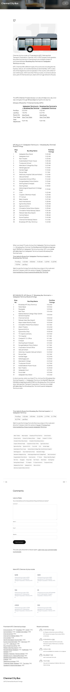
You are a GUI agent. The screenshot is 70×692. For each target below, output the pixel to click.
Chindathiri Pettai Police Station (20, 441)
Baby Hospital (25, 435)
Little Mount (14, 644)
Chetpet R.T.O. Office (47, 438)
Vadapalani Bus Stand (18, 465)
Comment (15, 503)
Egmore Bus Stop (17, 446)
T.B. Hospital (28, 462)
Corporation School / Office (33, 443)
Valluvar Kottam (37, 465)
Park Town (16, 459)
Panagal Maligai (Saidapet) (12, 650)
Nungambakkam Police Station (20, 457)
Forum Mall (34, 446)
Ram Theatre (36, 459)
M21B (16, 575)
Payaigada (22, 459)
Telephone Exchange (11, 661)
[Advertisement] (35, 86)
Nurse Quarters (32, 457)
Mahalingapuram (17, 451)
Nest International (52, 454)
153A (53, 639)
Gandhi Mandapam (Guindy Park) (14, 640)
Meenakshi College (40, 451)
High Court (25, 642)
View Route (25, 115)
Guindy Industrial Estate (12, 642)
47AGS (17, 605)
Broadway (20, 630)
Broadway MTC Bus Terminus (36, 435)
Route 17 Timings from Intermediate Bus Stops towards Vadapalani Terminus (31, 426)
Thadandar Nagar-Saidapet (12, 663)
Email (14, 528)
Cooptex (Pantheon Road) (19, 443)
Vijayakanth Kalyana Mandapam (13, 665)
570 (49, 661)
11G (6, 482)
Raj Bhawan (27, 650)
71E (50, 649)
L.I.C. (6, 644)
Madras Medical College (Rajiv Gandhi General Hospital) (40, 449)
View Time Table (27, 117)
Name (14, 521)
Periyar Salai (29, 459)
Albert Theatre (17, 435)
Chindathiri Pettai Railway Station (36, 441)
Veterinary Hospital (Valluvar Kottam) (22, 467)
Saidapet (7, 652)
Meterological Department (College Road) (37, 454)
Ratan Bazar (43, 459)
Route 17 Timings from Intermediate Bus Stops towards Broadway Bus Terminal (31, 271)
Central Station (47, 435)
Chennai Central (17, 438)
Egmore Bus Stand (44, 443)
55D (38, 605)
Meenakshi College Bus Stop (20, 454)
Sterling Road (51, 459)
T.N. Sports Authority (37, 462)
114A (52, 655)
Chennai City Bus (9, 3)
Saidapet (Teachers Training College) (15, 654)
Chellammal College (23, 632)
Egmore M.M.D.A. (26, 446)
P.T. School (39, 457)
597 (53, 630)
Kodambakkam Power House (20, 449)
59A (16, 590)
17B (64, 482)
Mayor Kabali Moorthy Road (29, 451)
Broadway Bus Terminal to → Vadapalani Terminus (48, 107)
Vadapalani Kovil (28, 465)
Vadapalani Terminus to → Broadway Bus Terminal (30, 107)
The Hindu (27, 663)
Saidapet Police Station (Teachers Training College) (15, 658)
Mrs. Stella (46, 655)
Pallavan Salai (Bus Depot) (49, 457)
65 (38, 590)
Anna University (9, 630)
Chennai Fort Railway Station (29, 438)
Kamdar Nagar (46, 446)
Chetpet (39, 438)
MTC (40, 55)
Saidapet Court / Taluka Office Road (15, 656)
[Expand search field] (65, 3)
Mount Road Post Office (11, 646)
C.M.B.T (29, 630)
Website (14, 534)
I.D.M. (40, 446)
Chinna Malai (8, 638)
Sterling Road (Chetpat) (19, 462)
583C (39, 575)
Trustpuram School (48, 462)
